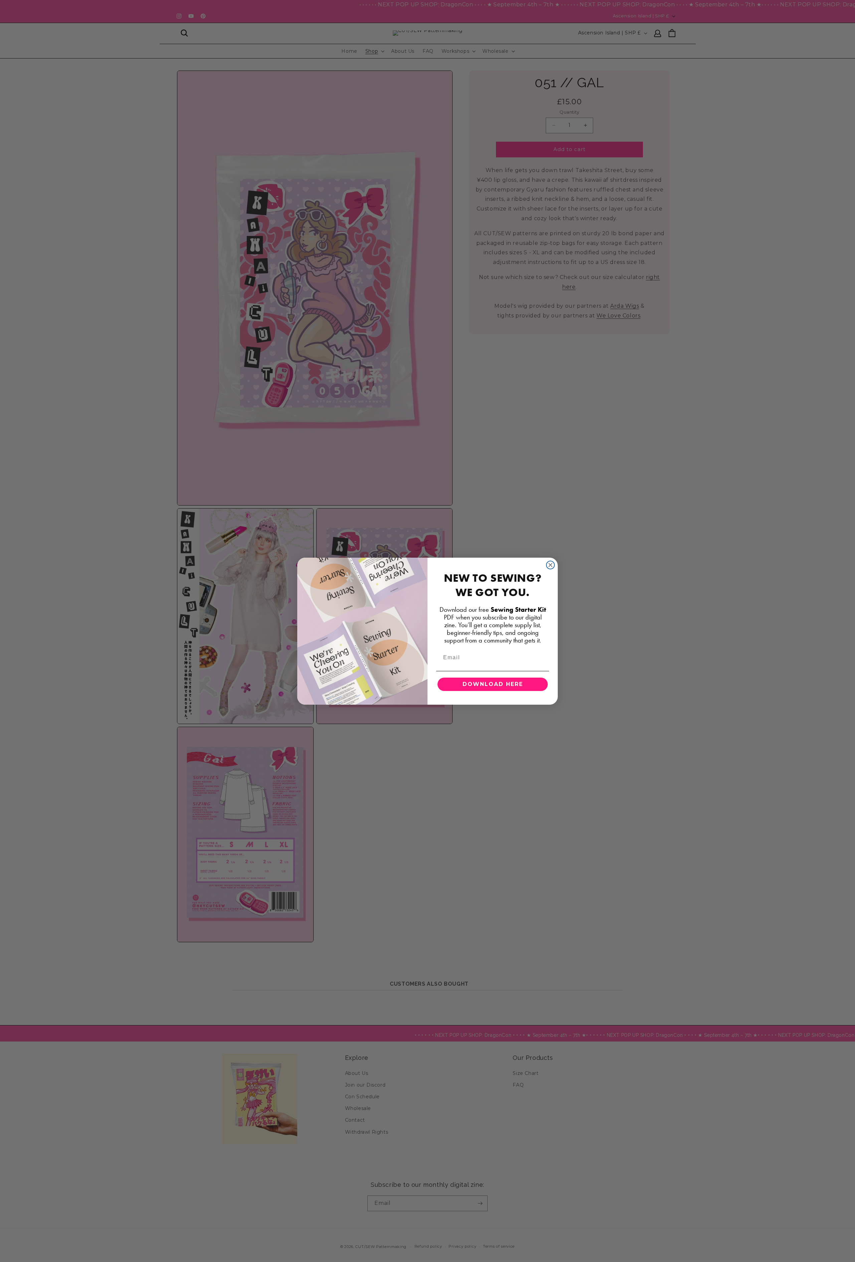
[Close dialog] (550, 565)
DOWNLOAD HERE (493, 684)
